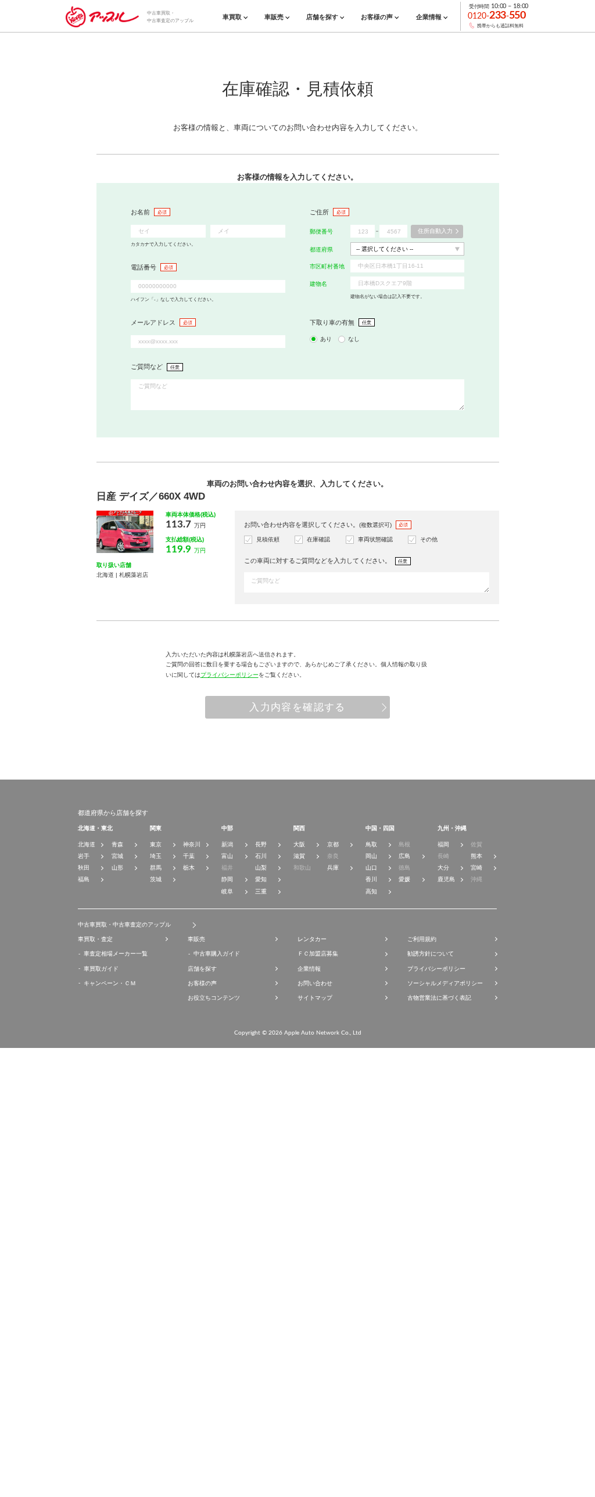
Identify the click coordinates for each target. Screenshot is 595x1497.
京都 (333, 844)
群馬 (156, 867)
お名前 (140, 212)
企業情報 (309, 968)
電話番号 (143, 267)
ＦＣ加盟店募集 (318, 953)
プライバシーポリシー (229, 675)
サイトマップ (315, 998)
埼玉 (156, 856)
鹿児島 (446, 879)
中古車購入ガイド (216, 953)
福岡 (443, 844)
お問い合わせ (315, 983)
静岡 (227, 879)
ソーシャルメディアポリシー (445, 983)
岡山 (371, 856)
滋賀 (299, 856)
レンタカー (312, 939)
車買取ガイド (101, 968)
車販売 (196, 939)
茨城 (156, 879)
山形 (117, 867)
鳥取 (371, 844)
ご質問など (147, 366)
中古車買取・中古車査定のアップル (124, 924)
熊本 (476, 856)
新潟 (227, 844)
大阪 (299, 844)
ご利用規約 (421, 939)
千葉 (189, 856)
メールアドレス (153, 322)
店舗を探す (202, 968)
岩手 (83, 856)
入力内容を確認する (297, 707)
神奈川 (191, 844)
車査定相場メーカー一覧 (116, 953)
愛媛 (404, 879)
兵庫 (333, 867)
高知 (371, 891)
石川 (261, 856)
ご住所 (319, 212)
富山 (227, 856)
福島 (83, 879)
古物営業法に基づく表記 (439, 998)
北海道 (86, 844)
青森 (117, 844)
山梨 (261, 867)
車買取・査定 (95, 939)
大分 (443, 867)
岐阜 (227, 891)
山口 (371, 867)
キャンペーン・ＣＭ (110, 983)
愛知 (261, 879)
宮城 (117, 856)
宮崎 (476, 867)
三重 (261, 891)
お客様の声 (202, 983)
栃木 (189, 867)
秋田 (83, 867)
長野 (261, 844)
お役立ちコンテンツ (214, 998)
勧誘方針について (430, 953)
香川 (371, 879)
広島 (404, 856)
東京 (156, 844)
